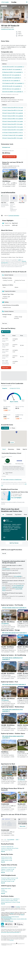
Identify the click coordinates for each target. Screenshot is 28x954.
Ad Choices (11, 931)
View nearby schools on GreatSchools (12, 479)
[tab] (6, 331)
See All (4, 553)
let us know (12, 940)
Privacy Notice (6, 931)
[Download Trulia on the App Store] (9, 924)
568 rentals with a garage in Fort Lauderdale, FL (14, 632)
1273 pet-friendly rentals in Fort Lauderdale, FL (14, 607)
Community (9, 514)
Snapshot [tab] (4, 388)
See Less (5, 323)
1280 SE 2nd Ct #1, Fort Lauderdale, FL (11, 75)
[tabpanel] (14, 169)
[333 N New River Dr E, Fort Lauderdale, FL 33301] (9, 615)
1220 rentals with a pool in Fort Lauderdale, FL (14, 684)
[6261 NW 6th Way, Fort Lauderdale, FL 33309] (9, 640)
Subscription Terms (21, 930)
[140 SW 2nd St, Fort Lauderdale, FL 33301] (9, 771)
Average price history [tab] (15, 388)
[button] (27, 2)
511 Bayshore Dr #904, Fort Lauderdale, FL (12, 72)
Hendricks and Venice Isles (7, 29)
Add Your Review (14, 543)
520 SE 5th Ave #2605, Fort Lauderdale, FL (12, 91)
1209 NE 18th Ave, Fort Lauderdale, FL (11, 88)
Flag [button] (23, 537)
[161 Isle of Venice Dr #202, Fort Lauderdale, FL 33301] (10, 174)
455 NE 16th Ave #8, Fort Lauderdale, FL (12, 86)
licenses (11, 913)
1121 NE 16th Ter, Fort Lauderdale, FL (11, 80)
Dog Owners (18, 514)
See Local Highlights (16, 497)
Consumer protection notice (22, 918)
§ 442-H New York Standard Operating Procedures (10, 916)
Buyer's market (14, 401)
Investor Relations (9, 930)
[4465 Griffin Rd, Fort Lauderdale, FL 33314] (9, 666)
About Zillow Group (10, 929)
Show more (5, 367)
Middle (18, 449)
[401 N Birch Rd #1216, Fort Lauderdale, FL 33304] (9, 823)
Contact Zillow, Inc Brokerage (7, 921)
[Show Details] (25, 66)
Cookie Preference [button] (17, 931)
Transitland (18, 906)
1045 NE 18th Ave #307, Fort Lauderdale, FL (13, 66)
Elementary (11, 449)
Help (2, 931)
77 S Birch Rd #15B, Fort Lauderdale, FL (11, 77)
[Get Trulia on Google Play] (18, 924)
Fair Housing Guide (18, 929)
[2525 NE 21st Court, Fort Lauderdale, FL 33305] (9, 797)
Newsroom (3, 930)
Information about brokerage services (10, 918)
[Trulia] (2, 924)
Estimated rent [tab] (6, 147)
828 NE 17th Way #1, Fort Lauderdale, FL (12, 69)
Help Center (4, 944)
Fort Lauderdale (6, 568)
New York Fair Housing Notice (6, 917)
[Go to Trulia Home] (14, 2)
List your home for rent (9, 156)
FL (5, 839)
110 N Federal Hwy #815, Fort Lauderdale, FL (13, 83)
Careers (24, 929)
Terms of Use (15, 930)
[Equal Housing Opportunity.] (16, 943)
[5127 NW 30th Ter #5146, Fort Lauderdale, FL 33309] (9, 745)
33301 (19, 259)
